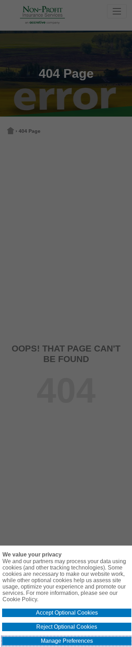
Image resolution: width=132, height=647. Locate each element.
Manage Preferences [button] (67, 641)
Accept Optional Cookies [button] (67, 613)
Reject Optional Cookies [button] (66, 627)
